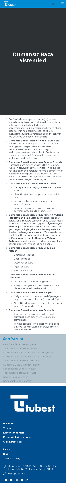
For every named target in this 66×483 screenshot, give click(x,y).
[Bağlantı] (9, 4)
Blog (5, 454)
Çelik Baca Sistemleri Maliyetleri (20, 344)
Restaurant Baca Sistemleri (17, 381)
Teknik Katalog (11, 458)
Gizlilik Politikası (12, 441)
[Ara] (53, 4)
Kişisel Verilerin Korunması (18, 437)
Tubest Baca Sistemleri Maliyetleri (21, 360)
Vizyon (7, 428)
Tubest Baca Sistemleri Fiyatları (20, 372)
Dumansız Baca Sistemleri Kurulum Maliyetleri (28, 352)
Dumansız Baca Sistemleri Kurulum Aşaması (27, 356)
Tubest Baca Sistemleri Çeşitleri (20, 348)
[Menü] (62, 4)
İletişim (7, 449)
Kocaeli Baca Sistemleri (15, 377)
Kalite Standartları (13, 432)
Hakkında (8, 423)
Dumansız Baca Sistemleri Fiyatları (21, 364)
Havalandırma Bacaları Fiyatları (19, 368)
